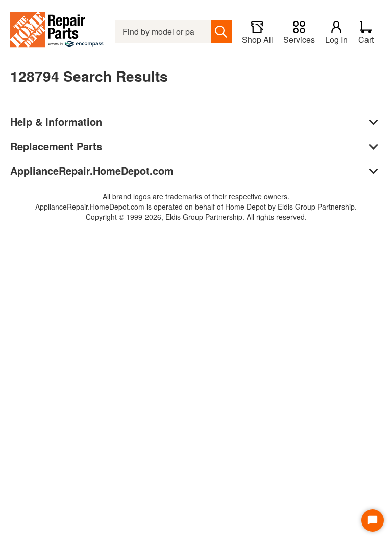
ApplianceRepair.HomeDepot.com (92, 170)
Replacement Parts (56, 146)
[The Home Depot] (57, 31)
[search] (221, 31)
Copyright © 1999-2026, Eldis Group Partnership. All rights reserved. (196, 217)
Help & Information (56, 121)
